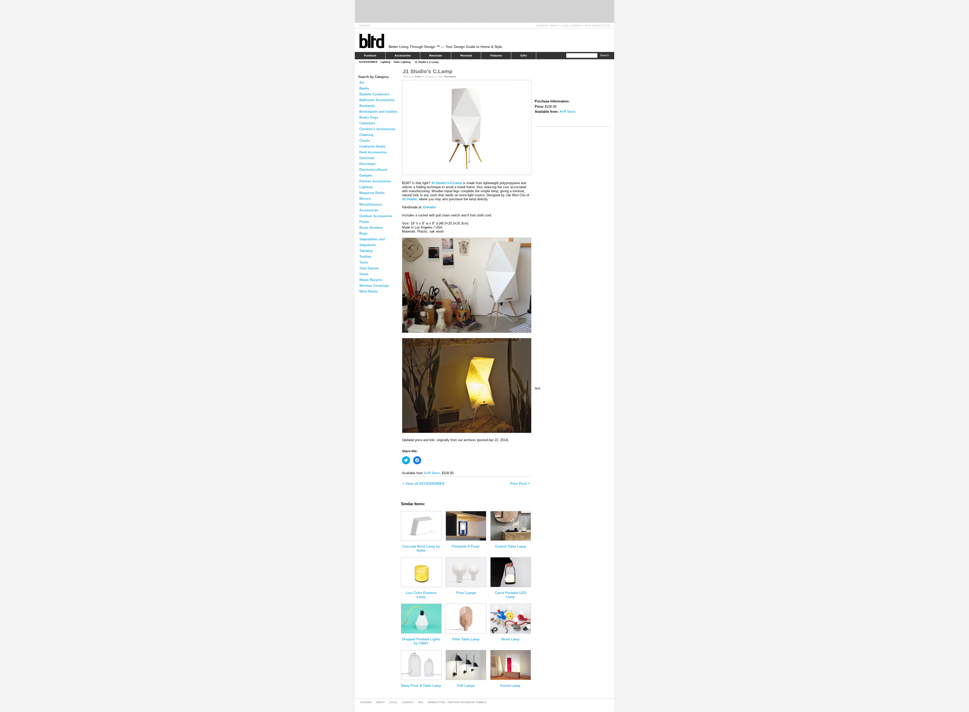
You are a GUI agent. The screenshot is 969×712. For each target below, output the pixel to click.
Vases (363, 274)
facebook (467, 702)
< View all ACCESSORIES (423, 483)
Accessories (403, 55)
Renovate (435, 55)
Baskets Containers (374, 94)
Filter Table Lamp (465, 639)
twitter (453, 702)
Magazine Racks (372, 193)
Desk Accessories (373, 152)
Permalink (450, 76)
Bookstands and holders (378, 111)
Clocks (364, 141)
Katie (418, 76)
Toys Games (369, 268)
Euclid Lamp (510, 686)
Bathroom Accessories (377, 100)
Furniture (370, 55)
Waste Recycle (370, 280)
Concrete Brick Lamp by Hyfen (421, 548)
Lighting (385, 62)
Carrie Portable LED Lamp (510, 595)
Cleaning (366, 135)
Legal (564, 25)
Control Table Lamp (510, 546)
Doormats (366, 158)
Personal (466, 55)
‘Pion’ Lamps (465, 593)
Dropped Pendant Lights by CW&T (421, 641)
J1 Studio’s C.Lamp (427, 62)
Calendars (367, 123)
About (554, 25)
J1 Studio (409, 199)
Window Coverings (374, 286)
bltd (371, 41)
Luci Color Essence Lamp (421, 595)
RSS (587, 25)
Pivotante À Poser (466, 546)
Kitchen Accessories (375, 181)
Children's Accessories (377, 129)
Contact (577, 25)
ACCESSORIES (368, 62)
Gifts (523, 55)
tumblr (481, 702)
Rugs (363, 233)
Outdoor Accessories (375, 216)
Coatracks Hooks (372, 146)
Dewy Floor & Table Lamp (421, 686)
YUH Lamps (465, 686)
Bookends (367, 106)
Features (496, 55)
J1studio (429, 207)
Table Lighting (402, 62)
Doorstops (367, 164)
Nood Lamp (510, 639)
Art (361, 82)
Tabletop (366, 251)
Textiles (365, 257)
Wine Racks (368, 291)
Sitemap (542, 25)
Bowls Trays (368, 117)
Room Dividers (371, 228)
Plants (364, 222)
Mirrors (365, 199)
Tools (363, 262)
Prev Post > (520, 483)
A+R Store (432, 473)
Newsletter (601, 25)
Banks (364, 88)
